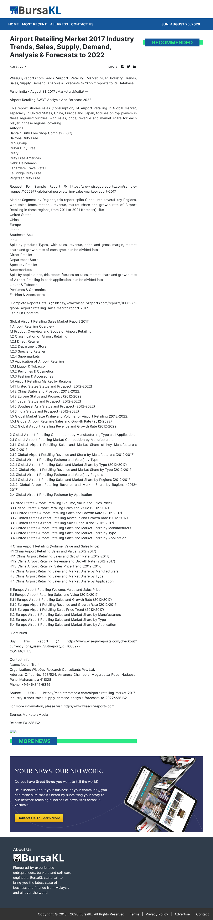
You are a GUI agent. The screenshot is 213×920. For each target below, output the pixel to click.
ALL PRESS (59, 24)
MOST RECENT (34, 24)
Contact (202, 914)
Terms (134, 914)
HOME (13, 24)
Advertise (182, 914)
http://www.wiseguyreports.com (89, 706)
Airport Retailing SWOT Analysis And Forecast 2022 (50, 100)
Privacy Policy (157, 914)
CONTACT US (82, 24)
